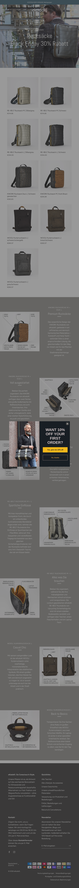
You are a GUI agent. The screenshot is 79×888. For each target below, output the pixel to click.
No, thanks (55, 457)
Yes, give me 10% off (55, 450)
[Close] (67, 423)
